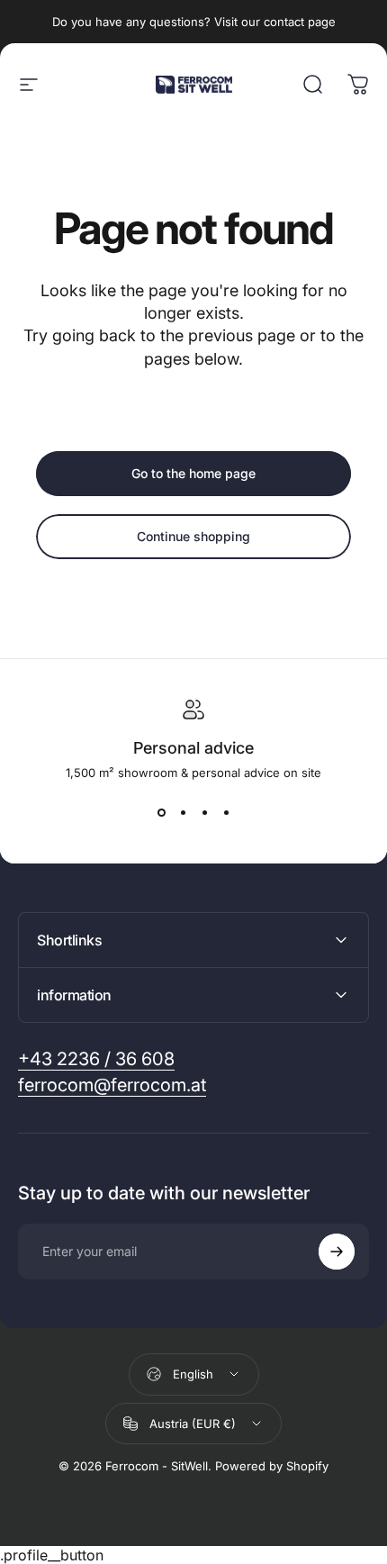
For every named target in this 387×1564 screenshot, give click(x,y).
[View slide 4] (226, 812)
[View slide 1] (161, 812)
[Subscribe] (337, 1252)
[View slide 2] (183, 812)
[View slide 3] (204, 812)
